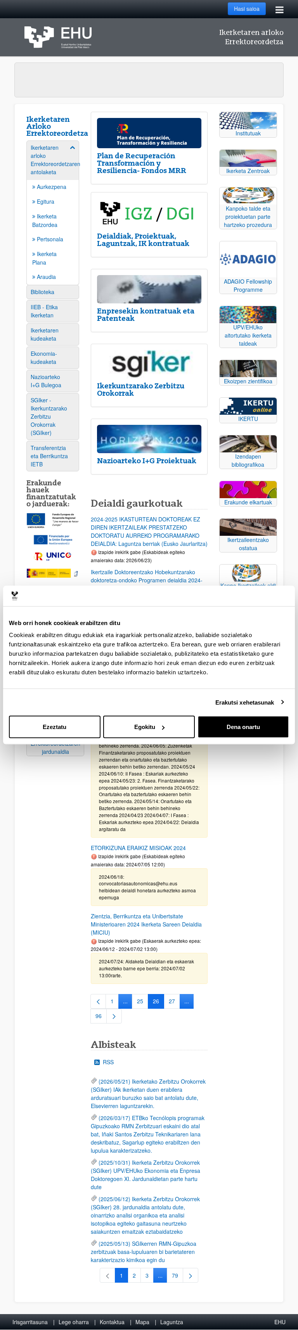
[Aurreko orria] (98, 1001)
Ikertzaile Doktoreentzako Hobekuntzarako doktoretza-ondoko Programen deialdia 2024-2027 (147, 580)
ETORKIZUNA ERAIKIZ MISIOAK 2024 (138, 848)
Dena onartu (243, 727)
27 (174, 1002)
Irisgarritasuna (30, 1322)
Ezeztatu (54, 727)
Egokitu (144, 727)
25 (142, 1002)
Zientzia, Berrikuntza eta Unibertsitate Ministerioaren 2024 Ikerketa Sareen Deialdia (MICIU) (146, 924)
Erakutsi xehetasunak (244, 702)
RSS (108, 1062)
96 (101, 1017)
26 (158, 1002)
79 (177, 1276)
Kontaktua (112, 1322)
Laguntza (171, 1322)
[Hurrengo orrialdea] (114, 1016)
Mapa (142, 1322)
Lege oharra (74, 1322)
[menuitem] (52, 212)
